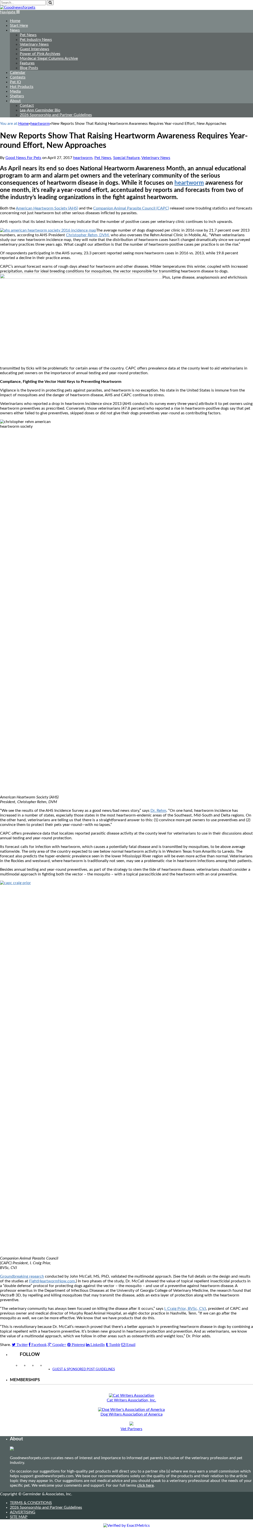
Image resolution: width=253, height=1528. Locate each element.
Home (15, 21)
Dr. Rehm (158, 811)
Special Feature (126, 158)
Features (27, 63)
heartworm (82, 158)
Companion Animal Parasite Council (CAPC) (131, 208)
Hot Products (21, 87)
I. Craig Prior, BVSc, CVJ (185, 1309)
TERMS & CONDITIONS (31, 1503)
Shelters (17, 96)
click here (145, 1485)
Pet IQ (15, 82)
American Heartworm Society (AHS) (47, 208)
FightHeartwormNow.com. (52, 1281)
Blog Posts (29, 68)
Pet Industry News (36, 40)
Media (15, 91)
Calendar (17, 73)
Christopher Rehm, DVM (87, 235)
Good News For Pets (23, 158)
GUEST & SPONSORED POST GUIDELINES (83, 1369)
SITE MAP (18, 1517)
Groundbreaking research (22, 1276)
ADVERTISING (22, 1512)
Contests (17, 77)
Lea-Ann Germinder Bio (40, 110)
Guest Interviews (34, 49)
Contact (27, 105)
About (15, 101)
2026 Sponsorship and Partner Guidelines (56, 115)
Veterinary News (34, 44)
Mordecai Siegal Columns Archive (49, 58)
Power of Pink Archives (40, 54)
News (15, 30)
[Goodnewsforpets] (17, 7)
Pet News (28, 35)
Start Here (19, 25)
